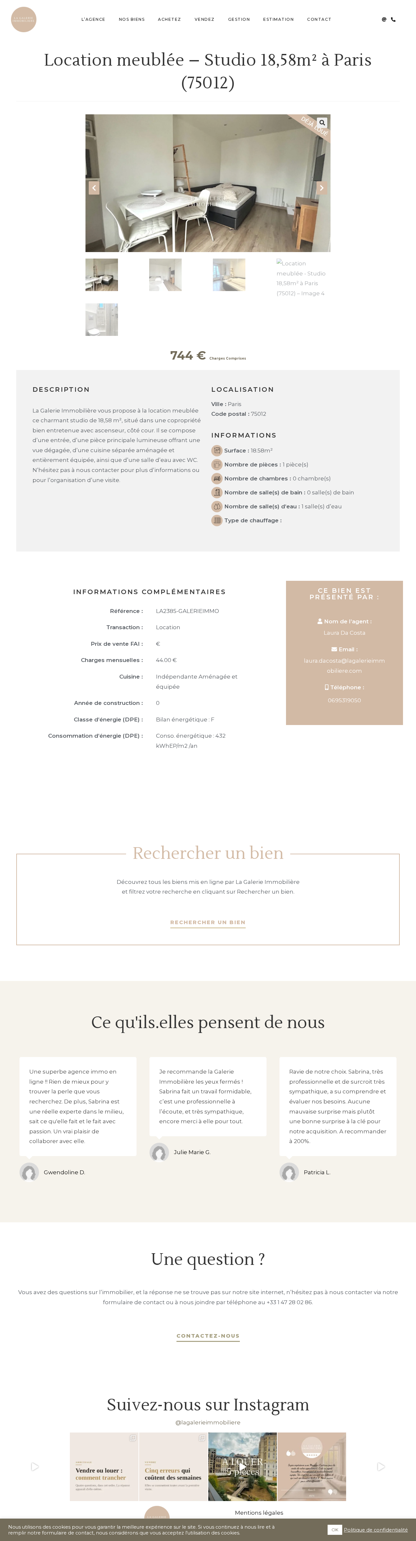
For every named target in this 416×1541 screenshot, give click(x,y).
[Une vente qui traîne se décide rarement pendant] (173, 1467)
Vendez (205, 19)
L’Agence (94, 19)
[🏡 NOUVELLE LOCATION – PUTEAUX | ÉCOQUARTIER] (242, 1467)
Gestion (239, 19)
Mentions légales (259, 1512)
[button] (322, 123)
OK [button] (335, 1529)
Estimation (278, 19)
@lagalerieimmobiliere (208, 1422)
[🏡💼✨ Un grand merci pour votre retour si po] (312, 1467)
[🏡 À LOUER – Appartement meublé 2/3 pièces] (381, 1467)
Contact (319, 19)
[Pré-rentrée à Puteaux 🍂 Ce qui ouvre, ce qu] (35, 1467)
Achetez (169, 19)
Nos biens (132, 19)
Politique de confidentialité (376, 1530)
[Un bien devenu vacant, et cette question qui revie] (104, 1467)
